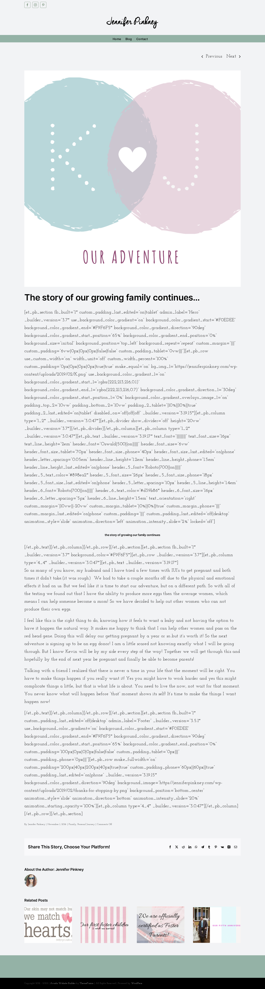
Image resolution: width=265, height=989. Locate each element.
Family (72, 824)
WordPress (136, 983)
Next (231, 56)
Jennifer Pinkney (36, 824)
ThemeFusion (86, 983)
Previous (214, 56)
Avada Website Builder (62, 983)
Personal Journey (86, 824)
